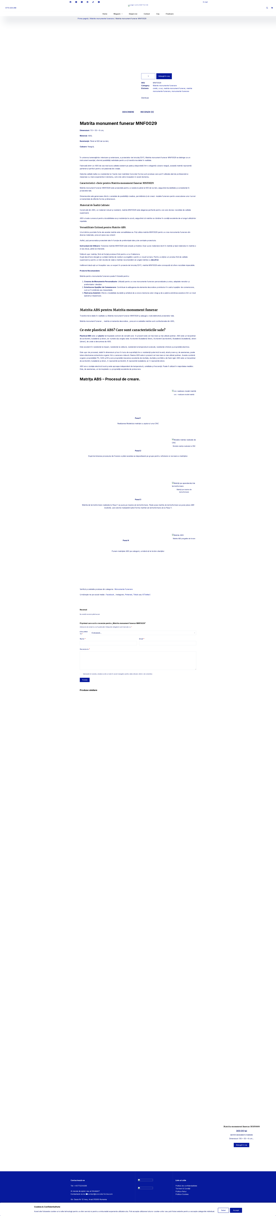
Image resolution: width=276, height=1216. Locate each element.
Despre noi (133, 14)
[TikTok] (93, 2)
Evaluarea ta (84, 633)
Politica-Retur (181, 1191)
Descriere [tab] (128, 112)
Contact (147, 14)
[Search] (267, 8)
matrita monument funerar (174, 88)
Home (105, 14)
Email (141, 639)
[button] (142, 100)
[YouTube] (99, 2)
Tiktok (135, 595)
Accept (236, 1210)
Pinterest (128, 595)
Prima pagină (83, 18)
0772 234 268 (10, 8)
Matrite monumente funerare (102, 18)
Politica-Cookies (182, 1194)
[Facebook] (70, 2)
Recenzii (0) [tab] (147, 112)
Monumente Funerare (124, 589)
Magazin (117, 14)
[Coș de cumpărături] (272, 8)
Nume (82, 639)
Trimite (84, 680)
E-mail (205, 2)
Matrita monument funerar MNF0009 (241, 1126)
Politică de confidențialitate (186, 1186)
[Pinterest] (87, 2)
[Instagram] (76, 2)
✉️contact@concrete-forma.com (99, 1194)
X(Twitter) (146, 595)
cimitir (155, 88)
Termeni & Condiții (183, 1188)
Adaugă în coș (164, 76)
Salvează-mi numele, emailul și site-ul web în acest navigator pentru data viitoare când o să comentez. (118, 674)
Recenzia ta (85, 649)
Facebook (110, 595)
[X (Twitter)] (82, 2)
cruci (161, 88)
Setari (223, 1210)
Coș (157, 14)
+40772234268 (80, 1186)
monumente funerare (180, 91)
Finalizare (169, 14)
